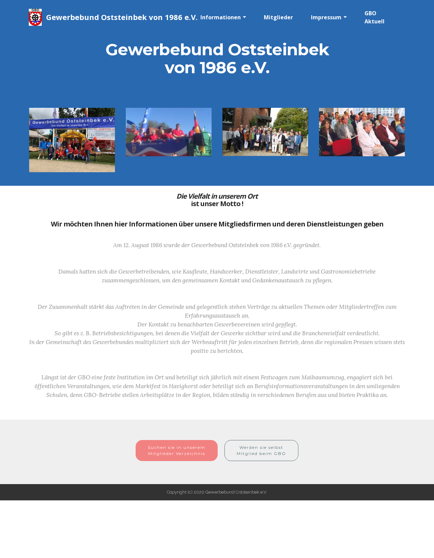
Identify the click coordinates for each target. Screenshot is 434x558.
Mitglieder (278, 17)
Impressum (326, 17)
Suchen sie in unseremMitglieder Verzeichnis (176, 450)
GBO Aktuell (374, 17)
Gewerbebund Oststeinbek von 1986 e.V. (122, 17)
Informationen (220, 17)
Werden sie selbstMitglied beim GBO (261, 450)
